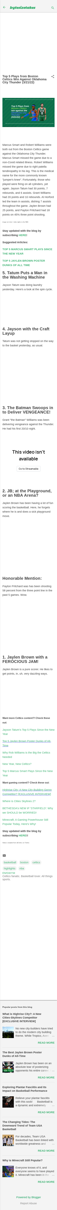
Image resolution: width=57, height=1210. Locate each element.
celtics (36, 862)
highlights (9, 868)
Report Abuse (28, 1203)
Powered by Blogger (28, 1197)
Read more (46, 1042)
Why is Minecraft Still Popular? (22, 1160)
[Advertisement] (28, 44)
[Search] (53, 8)
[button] (53, 77)
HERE (22, 235)
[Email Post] (4, 856)
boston (24, 862)
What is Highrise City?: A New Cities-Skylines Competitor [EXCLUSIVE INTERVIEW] (21, 1017)
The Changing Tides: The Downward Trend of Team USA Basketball (22, 1125)
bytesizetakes (22, 7)
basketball (10, 862)
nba (21, 868)
